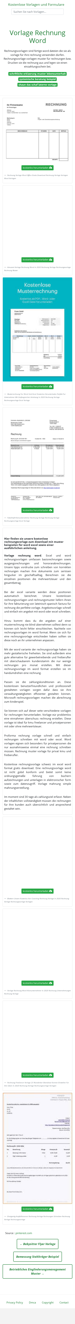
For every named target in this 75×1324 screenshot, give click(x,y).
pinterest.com (24, 1233)
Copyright (48, 1302)
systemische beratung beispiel (37, 79)
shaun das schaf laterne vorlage (37, 84)
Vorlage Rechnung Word (37, 36)
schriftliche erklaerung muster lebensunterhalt (37, 73)
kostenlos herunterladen (35, 167)
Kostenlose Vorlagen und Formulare (36, 4)
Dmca (32, 1302)
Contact (64, 1302)
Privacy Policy (14, 1302)
